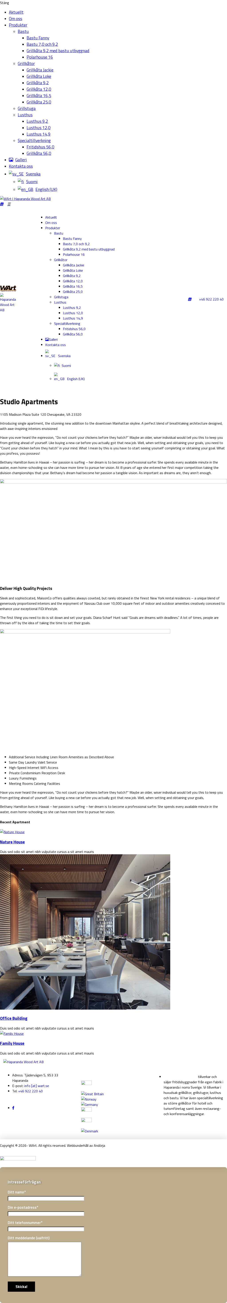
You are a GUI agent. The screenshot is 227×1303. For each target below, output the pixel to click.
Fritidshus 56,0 (40, 147)
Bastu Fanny (38, 38)
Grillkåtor (26, 63)
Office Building (13, 1018)
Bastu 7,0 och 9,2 (42, 44)
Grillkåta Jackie (40, 70)
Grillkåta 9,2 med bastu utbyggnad (58, 50)
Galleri (21, 159)
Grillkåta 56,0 (39, 153)
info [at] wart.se (36, 1085)
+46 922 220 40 (211, 299)
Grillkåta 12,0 (39, 89)
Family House (12, 1043)
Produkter (18, 25)
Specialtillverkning (34, 140)
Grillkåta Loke (39, 76)
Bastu (23, 31)
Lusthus (25, 115)
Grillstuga (27, 108)
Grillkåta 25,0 (39, 102)
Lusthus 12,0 (39, 127)
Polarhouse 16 (40, 57)
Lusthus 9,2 (37, 121)
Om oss (15, 18)
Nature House (12, 842)
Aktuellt (16, 12)
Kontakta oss (21, 166)
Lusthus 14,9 (39, 134)
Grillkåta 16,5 (39, 95)
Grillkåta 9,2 (38, 82)
